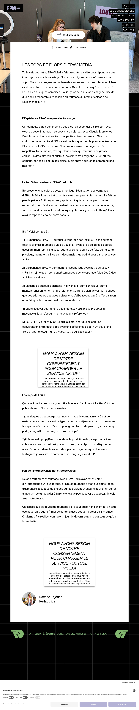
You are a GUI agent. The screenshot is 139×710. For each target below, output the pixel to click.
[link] (13, 8)
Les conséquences (122, 11)
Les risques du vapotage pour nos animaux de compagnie (61, 416)
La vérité (128, 6)
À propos (128, 25)
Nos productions (123, 15)
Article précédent (41, 634)
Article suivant (100, 634)
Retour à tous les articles (69, 634)
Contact (128, 30)
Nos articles (126, 20)
